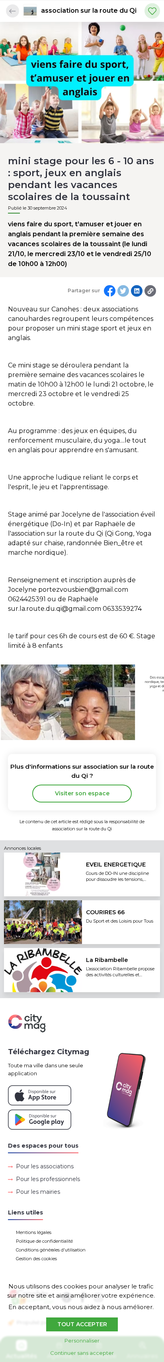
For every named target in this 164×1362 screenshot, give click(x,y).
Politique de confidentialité (44, 1241)
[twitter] (123, 291)
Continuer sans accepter (82, 1353)
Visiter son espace (82, 793)
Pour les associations (45, 1166)
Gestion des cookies (36, 1258)
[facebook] (109, 291)
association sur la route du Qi (89, 10)
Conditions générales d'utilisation (51, 1250)
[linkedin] (137, 291)
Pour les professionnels (48, 1179)
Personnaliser (82, 1340)
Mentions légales (33, 1232)
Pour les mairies (38, 1191)
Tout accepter (82, 1324)
